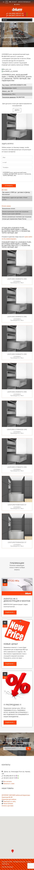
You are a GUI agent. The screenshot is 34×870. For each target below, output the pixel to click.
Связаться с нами (8, 783)
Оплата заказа (6, 206)
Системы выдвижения (9, 43)
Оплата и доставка (7, 805)
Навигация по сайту (9, 801)
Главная (4, 41)
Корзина (14, 1)
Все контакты (8, 781)
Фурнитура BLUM (20, 41)
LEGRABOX (21, 43)
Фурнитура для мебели (9, 799)
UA (3, 1)
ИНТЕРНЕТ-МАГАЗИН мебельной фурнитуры (16, 795)
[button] (13, 851)
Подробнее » (10, 612)
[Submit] (28, 748)
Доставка (4, 190)
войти (17, 110)
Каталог (11, 41)
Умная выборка (8, 803)
